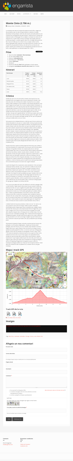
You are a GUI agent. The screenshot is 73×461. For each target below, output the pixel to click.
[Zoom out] (65, 285)
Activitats (25, 14)
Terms (66, 288)
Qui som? (12, 14)
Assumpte (8, 369)
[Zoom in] (65, 282)
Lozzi (35, 336)
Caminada (16, 336)
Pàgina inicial (9, 362)
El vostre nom (9, 346)
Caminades (22, 336)
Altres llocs (11, 336)
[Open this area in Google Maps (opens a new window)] (8, 288)
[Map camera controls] (65, 272)
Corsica (31, 336)
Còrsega (27, 336)
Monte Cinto (40, 336)
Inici (5, 14)
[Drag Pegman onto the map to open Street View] (65, 277)
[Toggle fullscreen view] (65, 254)
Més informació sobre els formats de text (54, 390)
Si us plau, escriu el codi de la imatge (17, 407)
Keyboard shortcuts (48, 288)
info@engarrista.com (8, 444)
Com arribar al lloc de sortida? (14, 317)
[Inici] (18, 5)
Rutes (18, 14)
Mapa (42, 14)
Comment (9, 375)
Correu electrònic (10, 353)
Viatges (36, 14)
